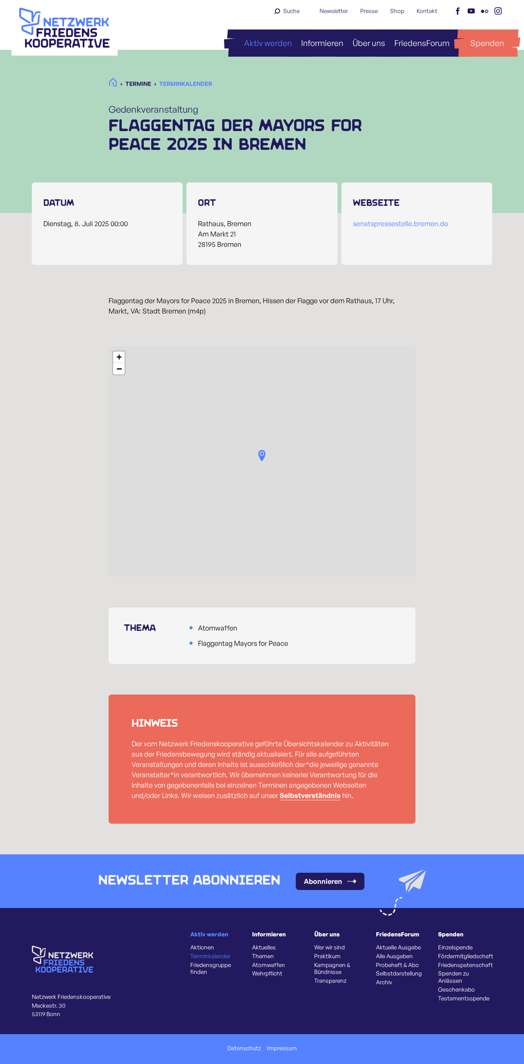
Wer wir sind (329, 947)
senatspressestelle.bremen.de (400, 223)
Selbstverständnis (310, 795)
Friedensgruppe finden (210, 969)
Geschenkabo (456, 989)
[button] (262, 455)
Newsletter (334, 11)
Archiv (384, 982)
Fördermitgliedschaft (465, 956)
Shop (397, 11)
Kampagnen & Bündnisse (332, 969)
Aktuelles (264, 947)
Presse (369, 11)
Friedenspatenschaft (465, 965)
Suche (291, 11)
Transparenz (330, 980)
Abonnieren (323, 881)
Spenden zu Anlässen (453, 977)
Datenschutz (244, 1048)
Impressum (282, 1048)
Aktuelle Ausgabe (398, 947)
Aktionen (202, 947)
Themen (263, 956)
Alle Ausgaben (394, 956)
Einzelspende (455, 947)
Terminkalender (210, 956)
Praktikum (327, 956)
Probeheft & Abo (397, 965)
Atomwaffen (268, 965)
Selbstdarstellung (399, 973)
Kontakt (427, 11)
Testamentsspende (463, 998)
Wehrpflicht (267, 973)
